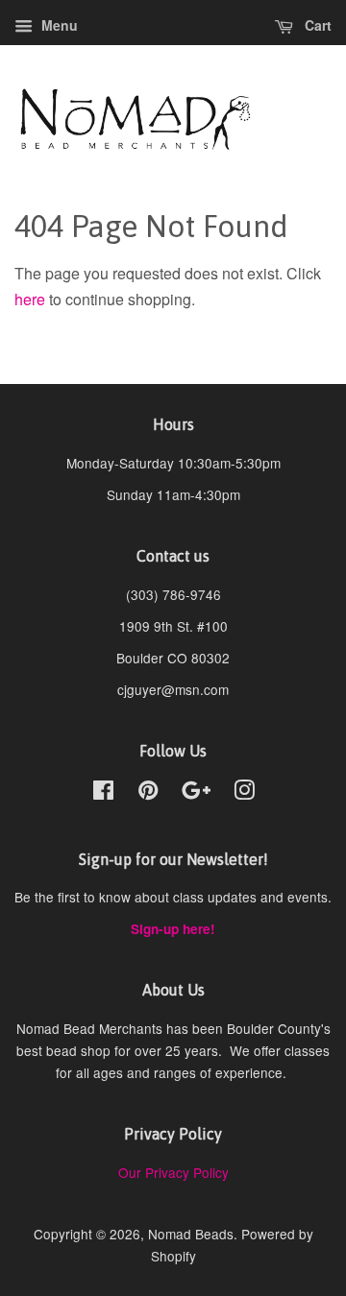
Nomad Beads (191, 1233)
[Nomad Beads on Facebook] (103, 793)
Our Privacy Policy (173, 1172)
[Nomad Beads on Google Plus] (196, 793)
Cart (316, 25)
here (29, 299)
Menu (57, 25)
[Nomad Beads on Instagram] (244, 793)
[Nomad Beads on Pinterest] (148, 793)
